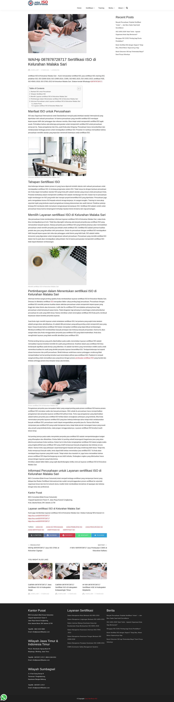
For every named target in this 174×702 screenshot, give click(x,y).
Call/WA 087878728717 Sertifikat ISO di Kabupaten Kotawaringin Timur (66, 587)
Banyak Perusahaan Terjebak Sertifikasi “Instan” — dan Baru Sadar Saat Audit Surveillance (128, 25)
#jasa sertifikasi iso (36, 530)
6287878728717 (96, 81)
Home (79, 8)
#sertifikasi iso (53, 530)
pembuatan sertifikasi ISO (84, 358)
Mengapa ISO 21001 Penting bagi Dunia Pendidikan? (124, 629)
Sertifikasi (89, 8)
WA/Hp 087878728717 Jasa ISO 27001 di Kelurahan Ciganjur (43, 549)
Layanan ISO (55, 70)
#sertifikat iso (69, 530)
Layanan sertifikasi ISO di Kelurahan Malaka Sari (48, 106)
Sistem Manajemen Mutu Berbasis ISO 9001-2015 (83, 615)
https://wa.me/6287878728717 (39, 516)
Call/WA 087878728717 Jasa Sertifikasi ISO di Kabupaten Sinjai (39, 587)
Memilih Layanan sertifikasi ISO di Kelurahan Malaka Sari (49, 96)
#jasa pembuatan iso (74, 527)
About (120, 8)
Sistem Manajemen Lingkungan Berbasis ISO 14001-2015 (85, 619)
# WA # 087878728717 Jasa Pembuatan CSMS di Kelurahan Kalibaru (88, 549)
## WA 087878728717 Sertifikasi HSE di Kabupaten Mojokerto (94, 587)
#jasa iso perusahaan (54, 527)
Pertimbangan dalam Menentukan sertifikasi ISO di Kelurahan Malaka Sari (54, 99)
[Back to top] (172, 700)
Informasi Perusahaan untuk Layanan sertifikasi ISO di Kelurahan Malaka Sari (55, 101)
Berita (111, 8)
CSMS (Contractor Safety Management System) (82, 647)
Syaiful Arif (35, 70)
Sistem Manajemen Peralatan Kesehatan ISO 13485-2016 (85, 643)
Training (101, 8)
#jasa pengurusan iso (94, 527)
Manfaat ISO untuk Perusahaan (41, 91)
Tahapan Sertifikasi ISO (38, 94)
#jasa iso (39, 527)
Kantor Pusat (38, 103)
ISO (52, 301)
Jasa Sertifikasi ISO (91, 698)
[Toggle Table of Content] (78, 88)
